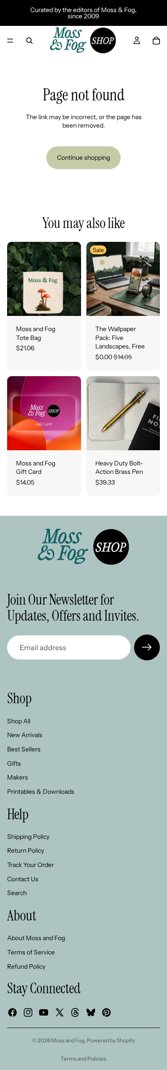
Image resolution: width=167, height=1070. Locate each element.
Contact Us (22, 879)
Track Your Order (30, 865)
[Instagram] (28, 1012)
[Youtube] (43, 1012)
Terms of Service (31, 952)
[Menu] (10, 40)
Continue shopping (83, 157)
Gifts (14, 763)
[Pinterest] (106, 1012)
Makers (17, 777)
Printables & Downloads (40, 792)
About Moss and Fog (36, 938)
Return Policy (25, 850)
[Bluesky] (91, 1012)
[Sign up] (147, 647)
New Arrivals (24, 735)
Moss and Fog (68, 1040)
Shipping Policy (28, 837)
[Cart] (156, 40)
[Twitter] (59, 1012)
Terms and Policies (83, 1058)
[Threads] (75, 1012)
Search (17, 893)
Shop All (18, 721)
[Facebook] (12, 1012)
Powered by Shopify (111, 1040)
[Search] (29, 40)
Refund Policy (26, 966)
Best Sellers (24, 749)
